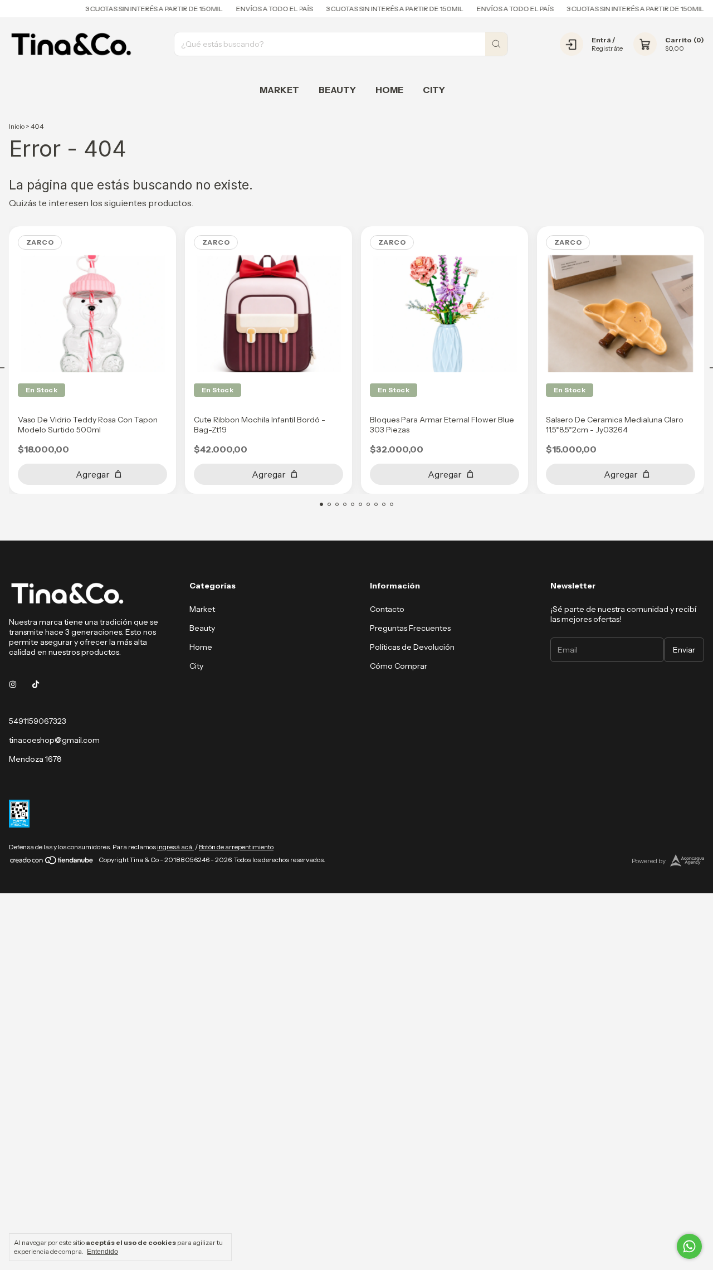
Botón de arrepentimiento (236, 847)
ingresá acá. (175, 847)
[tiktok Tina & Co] (36, 684)
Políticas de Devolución (412, 647)
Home (389, 89)
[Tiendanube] (52, 862)
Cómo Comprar (398, 666)
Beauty (337, 89)
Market (279, 89)
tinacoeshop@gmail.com (54, 740)
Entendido (102, 1252)
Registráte (607, 48)
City (434, 89)
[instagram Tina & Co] (13, 684)
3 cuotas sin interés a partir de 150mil (140, 8)
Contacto (387, 609)
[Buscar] (496, 44)
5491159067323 (37, 721)
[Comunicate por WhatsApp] (689, 1246)
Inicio (17, 126)
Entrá (601, 40)
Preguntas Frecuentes (410, 628)
